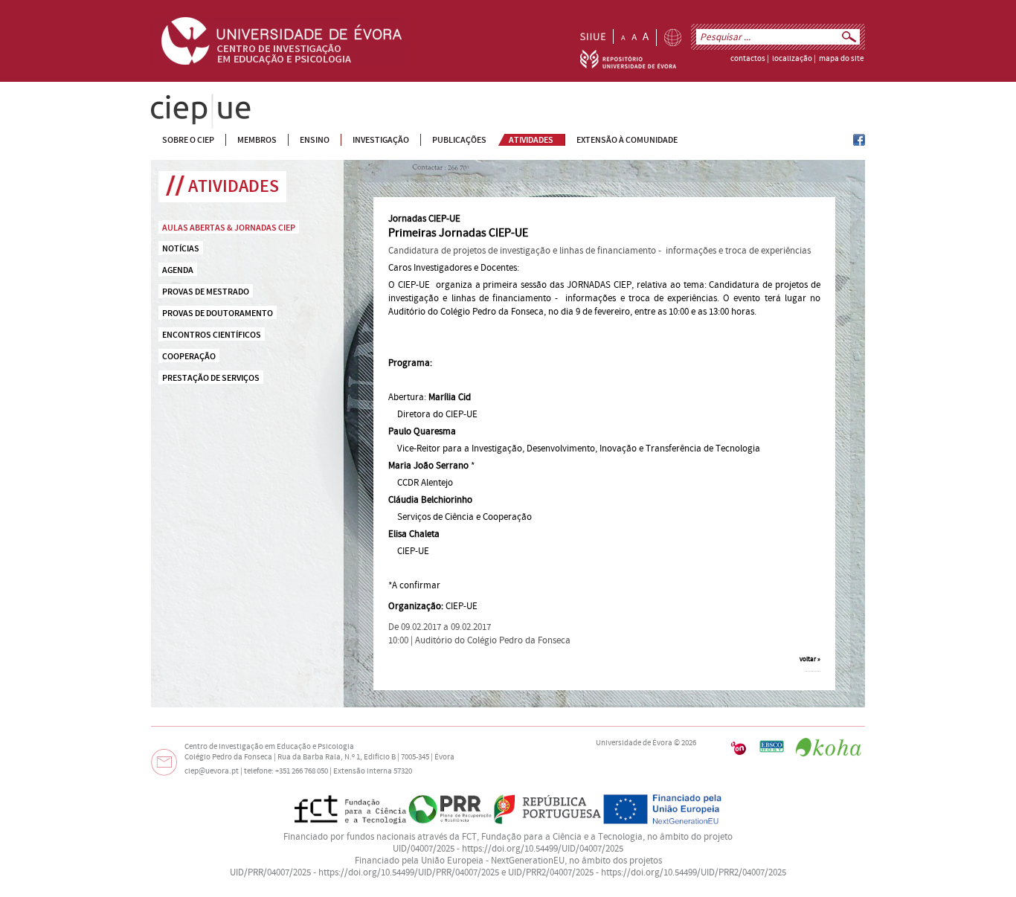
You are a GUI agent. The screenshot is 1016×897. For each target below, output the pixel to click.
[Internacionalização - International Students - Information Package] (672, 37)
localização (792, 59)
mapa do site (841, 59)
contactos (747, 59)
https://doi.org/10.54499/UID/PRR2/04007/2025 (693, 872)
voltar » (810, 659)
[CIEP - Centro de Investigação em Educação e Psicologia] (859, 143)
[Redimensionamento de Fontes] (635, 36)
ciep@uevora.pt (211, 771)
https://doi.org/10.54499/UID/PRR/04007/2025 (408, 872)
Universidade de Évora (634, 743)
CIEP (160, 99)
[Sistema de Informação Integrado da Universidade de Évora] (592, 36)
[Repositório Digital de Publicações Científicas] (628, 65)
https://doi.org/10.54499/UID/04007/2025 (542, 849)
